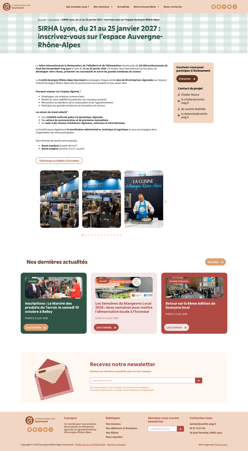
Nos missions (101, 6)
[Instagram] (224, 6)
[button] (37, 201)
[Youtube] (229, 6)
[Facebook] (219, 6)
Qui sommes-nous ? (77, 6)
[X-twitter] (234, 6)
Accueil (42, 19)
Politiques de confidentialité (90, 444)
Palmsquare (220, 444)
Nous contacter (173, 6)
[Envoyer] (198, 380)
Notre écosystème (145, 6)
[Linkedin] (213, 6)
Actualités (123, 6)
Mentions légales (116, 444)
